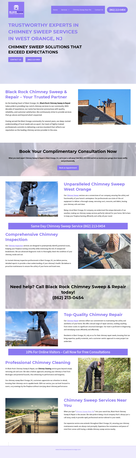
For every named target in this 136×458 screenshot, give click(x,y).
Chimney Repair (72, 321)
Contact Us (99, 10)
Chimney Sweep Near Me (82, 10)
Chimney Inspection (15, 245)
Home (55, 10)
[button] (68, 10)
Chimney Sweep (73, 195)
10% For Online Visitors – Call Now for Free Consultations (68, 352)
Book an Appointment (68, 168)
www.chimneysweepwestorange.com (68, 449)
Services (64, 10)
